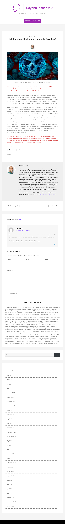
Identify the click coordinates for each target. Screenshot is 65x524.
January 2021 (10, 458)
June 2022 (9, 423)
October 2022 (10, 410)
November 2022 (11, 406)
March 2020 (10, 493)
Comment (10, 270)
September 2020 (11, 471)
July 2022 (9, 419)
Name (9, 259)
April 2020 (9, 489)
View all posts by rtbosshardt (48, 194)
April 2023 (9, 384)
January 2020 (10, 497)
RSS (19, 220)
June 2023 (9, 375)
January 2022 (10, 427)
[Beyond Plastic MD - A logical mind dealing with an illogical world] (32, 8)
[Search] (57, 355)
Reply (55, 244)
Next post (53, 206)
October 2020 (10, 467)
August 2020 (10, 475)
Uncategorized (32, 43)
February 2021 (11, 454)
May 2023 (9, 379)
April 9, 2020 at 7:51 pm (23, 231)
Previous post (14, 206)
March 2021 (10, 449)
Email (27, 259)
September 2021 (11, 436)
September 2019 (11, 502)
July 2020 (9, 480)
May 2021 (9, 441)
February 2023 (11, 393)
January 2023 (10, 397)
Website (45, 259)
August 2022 (10, 414)
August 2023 (10, 371)
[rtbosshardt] (32, 47)
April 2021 (9, 445)
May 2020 (9, 484)
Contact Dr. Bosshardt (32, 21)
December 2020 (11, 462)
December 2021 (11, 432)
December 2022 (11, 401)
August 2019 (10, 506)
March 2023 (10, 388)
